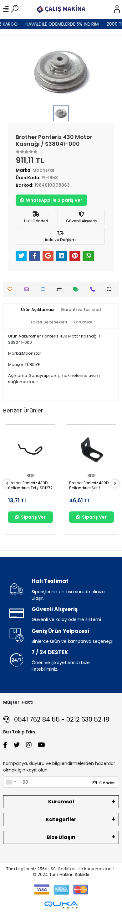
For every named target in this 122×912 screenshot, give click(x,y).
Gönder (107, 783)
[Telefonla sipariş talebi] (94, 289)
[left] (7, 483)
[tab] (37, 309)
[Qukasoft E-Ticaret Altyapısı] (61, 905)
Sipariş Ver (33, 517)
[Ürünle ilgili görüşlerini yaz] (44, 289)
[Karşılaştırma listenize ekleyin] (60, 289)
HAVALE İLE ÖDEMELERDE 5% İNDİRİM (59, 24)
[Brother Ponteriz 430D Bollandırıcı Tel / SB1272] (30, 450)
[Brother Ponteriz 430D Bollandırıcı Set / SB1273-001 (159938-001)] (91, 450)
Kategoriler (61, 819)
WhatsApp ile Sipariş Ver (54, 200)
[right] (115, 483)
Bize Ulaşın (61, 837)
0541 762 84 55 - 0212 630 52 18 (61, 719)
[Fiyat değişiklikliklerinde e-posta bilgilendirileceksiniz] (77, 289)
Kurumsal (61, 801)
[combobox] (10, 782)
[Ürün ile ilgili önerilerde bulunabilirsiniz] (110, 289)
